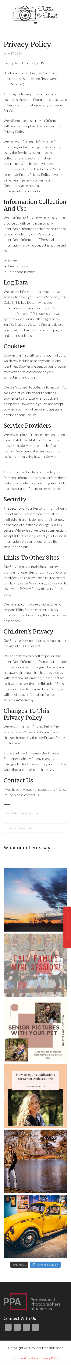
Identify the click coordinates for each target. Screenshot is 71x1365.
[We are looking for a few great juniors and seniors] (36, 1096)
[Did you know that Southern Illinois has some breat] (36, 1161)
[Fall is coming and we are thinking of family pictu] (36, 965)
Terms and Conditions (26, 1358)
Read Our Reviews (67, 927)
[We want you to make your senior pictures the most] (36, 1030)
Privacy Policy (50, 1358)
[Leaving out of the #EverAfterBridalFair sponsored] (36, 900)
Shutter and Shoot (36, 13)
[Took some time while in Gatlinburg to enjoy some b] (36, 1226)
